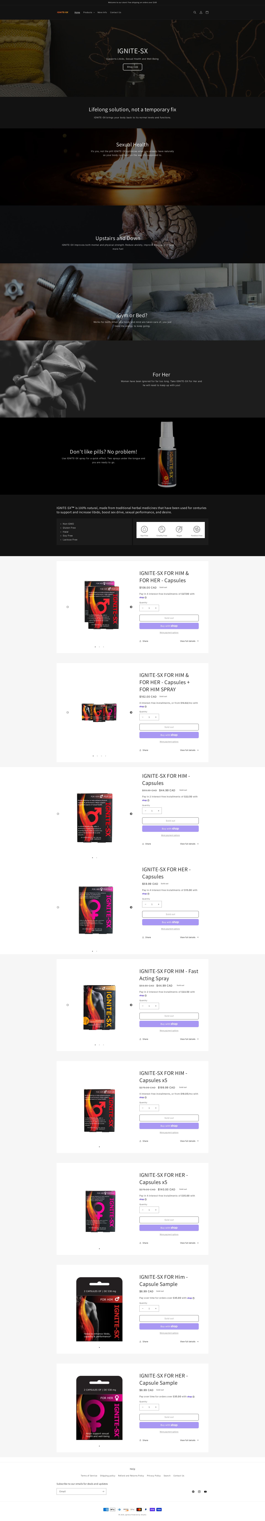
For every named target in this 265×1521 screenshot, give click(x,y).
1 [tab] (95, 647)
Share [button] (145, 641)
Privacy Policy (154, 1475)
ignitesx (128, 1514)
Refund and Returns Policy (131, 1475)
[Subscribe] (103, 1491)
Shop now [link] (132, 67)
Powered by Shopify (138, 1514)
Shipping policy (107, 1475)
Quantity (143, 602)
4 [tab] (105, 756)
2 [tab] (99, 647)
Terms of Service (89, 1475)
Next (131, 607)
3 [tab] (103, 647)
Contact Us (178, 1475)
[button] (89, 12)
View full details (187, 641)
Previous (67, 607)
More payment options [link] (169, 632)
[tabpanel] (99, 607)
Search (167, 1475)
